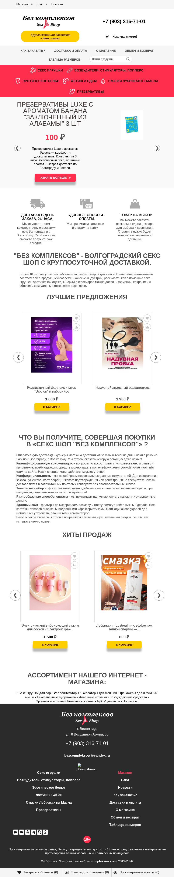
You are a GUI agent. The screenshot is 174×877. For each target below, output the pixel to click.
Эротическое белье (40, 81)
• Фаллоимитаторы (65, 693)
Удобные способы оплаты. (86, 217)
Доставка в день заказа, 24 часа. (37, 217)
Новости (125, 787)
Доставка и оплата (70, 50)
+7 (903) (124, 21)
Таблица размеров (64, 59)
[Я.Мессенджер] (15, 832)
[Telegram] (33, 832)
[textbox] (111, 59)
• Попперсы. (129, 701)
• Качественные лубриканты (55, 697)
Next (157, 148)
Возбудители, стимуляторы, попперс (108, 70)
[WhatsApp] (45, 832)
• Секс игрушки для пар (34, 693)
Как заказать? (33, 50)
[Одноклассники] (27, 832)
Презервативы (90, 91)
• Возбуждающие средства (127, 697)
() (40, 872)
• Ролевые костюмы (79, 701)
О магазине (106, 50)
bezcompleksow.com (101, 861)
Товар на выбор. (136, 215)
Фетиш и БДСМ (84, 81)
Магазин (125, 772)
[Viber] (39, 832)
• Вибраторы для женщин (98, 693)
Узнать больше (53, 177)
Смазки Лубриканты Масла (133, 81)
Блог (125, 780)
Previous (17, 148)
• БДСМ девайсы (107, 701)
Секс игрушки (50, 70)
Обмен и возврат (139, 50)
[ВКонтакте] (21, 832)
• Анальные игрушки (92, 697)
